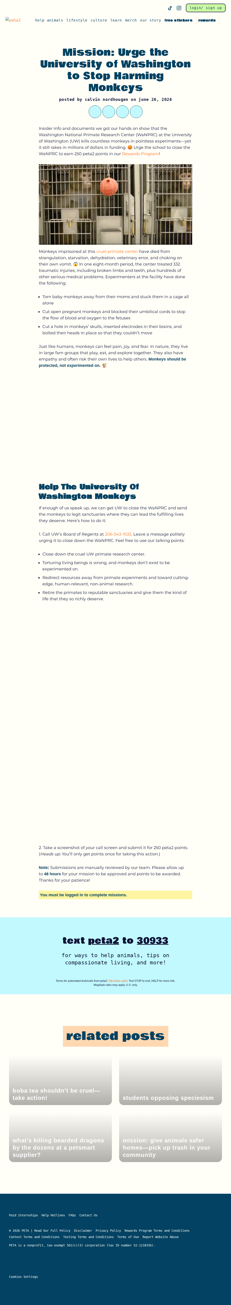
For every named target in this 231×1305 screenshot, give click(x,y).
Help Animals (49, 20)
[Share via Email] (136, 111)
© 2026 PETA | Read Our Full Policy (39, 1230)
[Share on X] (95, 111)
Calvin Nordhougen (106, 99)
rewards (207, 20)
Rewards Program (140, 153)
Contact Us (88, 1215)
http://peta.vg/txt (118, 980)
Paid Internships (23, 1215)
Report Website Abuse (161, 1237)
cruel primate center (117, 251)
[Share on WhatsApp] (108, 111)
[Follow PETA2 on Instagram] (179, 8)
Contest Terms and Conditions (34, 1237)
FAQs (72, 1215)
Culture (99, 20)
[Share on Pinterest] (122, 111)
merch (131, 20)
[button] (223, 20)
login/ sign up (205, 8)
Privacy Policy (108, 1230)
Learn (116, 20)
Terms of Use (128, 1237)
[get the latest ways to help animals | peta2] (14, 20)
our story (150, 20)
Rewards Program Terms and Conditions (157, 1230)
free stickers (178, 20)
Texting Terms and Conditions (88, 1237)
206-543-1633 (118, 534)
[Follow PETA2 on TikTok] (170, 7)
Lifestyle (76, 20)
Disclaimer (83, 1230)
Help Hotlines (53, 1215)
